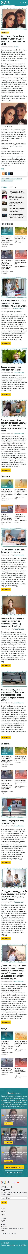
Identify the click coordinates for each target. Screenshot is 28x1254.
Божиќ (3, 178)
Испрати (4, 1202)
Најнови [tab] (5, 187)
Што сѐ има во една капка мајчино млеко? (6, 1069)
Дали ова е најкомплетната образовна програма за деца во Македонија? (6, 517)
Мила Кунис (4, 181)
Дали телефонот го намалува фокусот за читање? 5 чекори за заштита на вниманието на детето (7, 492)
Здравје (3, 1038)
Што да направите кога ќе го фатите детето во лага (20, 262)
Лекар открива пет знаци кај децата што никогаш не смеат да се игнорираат (21, 1044)
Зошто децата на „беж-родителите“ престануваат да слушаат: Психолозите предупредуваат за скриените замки (7, 264)
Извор (2, 169)
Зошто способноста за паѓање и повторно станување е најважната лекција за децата (7, 239)
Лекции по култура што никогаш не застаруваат (21, 238)
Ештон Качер (19, 178)
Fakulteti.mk (15, 1245)
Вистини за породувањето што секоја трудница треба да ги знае (20, 1070)
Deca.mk (9, 1245)
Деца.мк (16, 46)
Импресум (3, 1212)
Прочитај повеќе (6, 343)
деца (14, 178)
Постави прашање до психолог (14, 1167)
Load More (14, 1084)
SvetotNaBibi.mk (23, 1245)
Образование (4, 486)
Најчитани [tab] (13, 187)
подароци (10, 181)
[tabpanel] (14, 205)
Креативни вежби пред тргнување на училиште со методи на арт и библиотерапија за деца (21, 492)
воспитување (8, 178)
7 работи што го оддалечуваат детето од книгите (20, 516)
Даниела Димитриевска (7, 244)
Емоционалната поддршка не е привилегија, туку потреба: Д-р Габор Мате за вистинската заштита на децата (7, 1045)
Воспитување (5, 32)
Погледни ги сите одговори (14, 1172)
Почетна (3, 1209)
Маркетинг (3, 1215)
